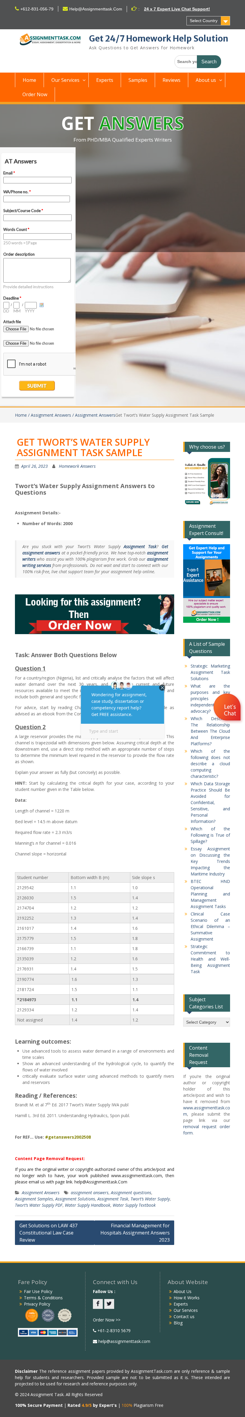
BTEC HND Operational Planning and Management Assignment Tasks (210, 893)
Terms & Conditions (43, 1298)
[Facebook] (98, 1304)
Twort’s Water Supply (150, 1199)
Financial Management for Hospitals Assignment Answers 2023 (135, 1232)
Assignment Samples (34, 1199)
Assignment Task (112, 1199)
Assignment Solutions (75, 1199)
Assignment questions (131, 1192)
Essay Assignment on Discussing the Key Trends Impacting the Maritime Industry (210, 861)
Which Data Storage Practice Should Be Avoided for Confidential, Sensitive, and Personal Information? (210, 802)
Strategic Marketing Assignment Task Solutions (210, 672)
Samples (137, 80)
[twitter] (109, 1304)
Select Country (204, 20)
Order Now (34, 94)
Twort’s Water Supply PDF (38, 1205)
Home (29, 80)
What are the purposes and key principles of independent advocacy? (210, 698)
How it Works (187, 1298)
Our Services (65, 80)
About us (206, 80)
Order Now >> (106, 1320)
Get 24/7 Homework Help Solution (158, 38)
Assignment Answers (40, 1192)
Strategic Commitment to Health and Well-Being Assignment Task (210, 959)
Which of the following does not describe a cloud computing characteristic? (210, 763)
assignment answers (89, 1192)
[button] (228, 708)
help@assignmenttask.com (123, 1341)
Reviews (171, 80)
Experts (104, 80)
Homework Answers (77, 466)
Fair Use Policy (38, 1291)
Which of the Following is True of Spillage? (210, 835)
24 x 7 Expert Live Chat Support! (177, 9)
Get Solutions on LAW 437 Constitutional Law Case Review (48, 1232)
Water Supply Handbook (87, 1205)
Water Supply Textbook (134, 1205)
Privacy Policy (37, 1304)
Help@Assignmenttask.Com (95, 9)
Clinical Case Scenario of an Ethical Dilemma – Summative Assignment (210, 926)
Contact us (184, 1316)
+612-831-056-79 (36, 9)
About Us (183, 1291)
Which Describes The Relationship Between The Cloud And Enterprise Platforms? (210, 731)
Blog (178, 1323)
